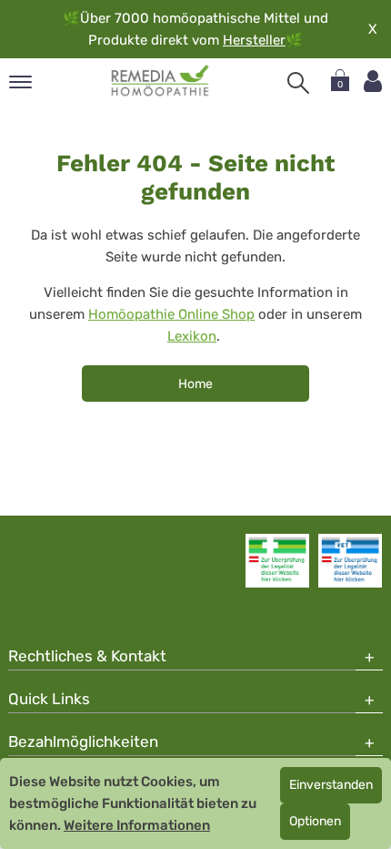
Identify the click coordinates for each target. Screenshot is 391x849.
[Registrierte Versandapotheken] (277, 560)
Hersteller (254, 40)
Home (195, 384)
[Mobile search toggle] (298, 83)
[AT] (160, 81)
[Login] (373, 81)
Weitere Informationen (137, 825)
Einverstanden (331, 785)
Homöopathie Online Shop (171, 314)
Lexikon (191, 336)
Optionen (315, 821)
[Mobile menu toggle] (20, 83)
